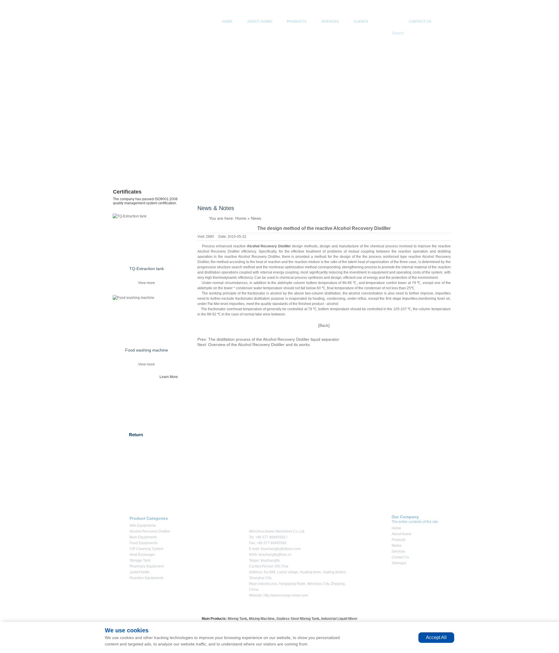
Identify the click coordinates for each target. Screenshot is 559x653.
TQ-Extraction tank (146, 268)
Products (297, 21)
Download (130, 163)
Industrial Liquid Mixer (339, 619)
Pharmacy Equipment (147, 566)
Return (136, 434)
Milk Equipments (143, 526)
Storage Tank (140, 560)
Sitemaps (399, 563)
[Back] (324, 325)
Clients (360, 21)
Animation (130, 150)
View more (146, 283)
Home (227, 21)
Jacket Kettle (140, 572)
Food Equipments (144, 543)
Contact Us (420, 21)
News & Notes (135, 138)
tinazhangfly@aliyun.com (281, 549)
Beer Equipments (143, 537)
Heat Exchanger (142, 555)
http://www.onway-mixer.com (285, 595)
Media (388, 21)
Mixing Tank (237, 619)
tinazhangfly (270, 560)
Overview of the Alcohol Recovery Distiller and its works (259, 344)
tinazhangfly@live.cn (275, 555)
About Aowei (259, 21)
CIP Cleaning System (146, 549)
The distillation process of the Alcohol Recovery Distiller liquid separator (273, 339)
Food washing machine (146, 350)
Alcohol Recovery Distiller (150, 531)
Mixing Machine (262, 619)
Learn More (169, 377)
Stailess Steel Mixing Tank (297, 619)
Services (330, 21)
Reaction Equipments (147, 578)
